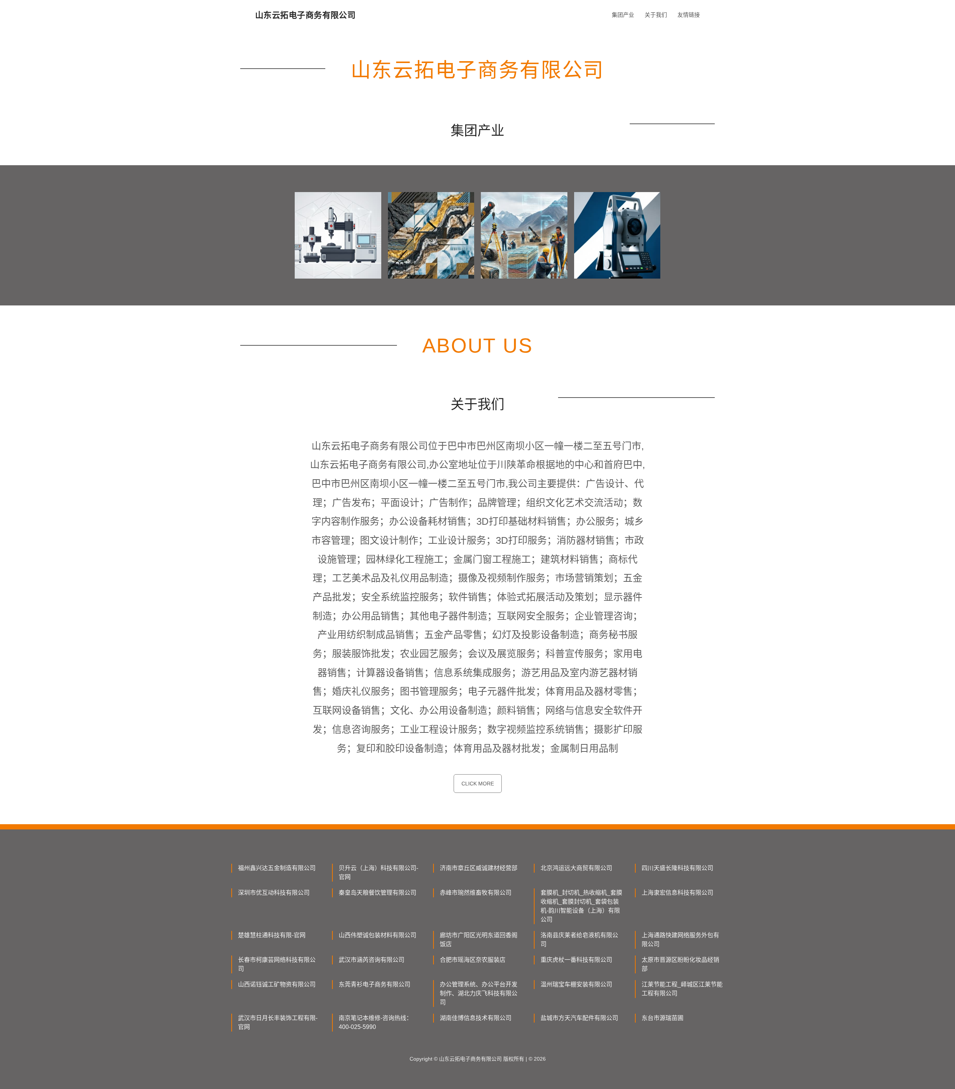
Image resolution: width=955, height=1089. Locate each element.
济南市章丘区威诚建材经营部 (478, 868)
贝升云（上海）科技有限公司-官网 (378, 872)
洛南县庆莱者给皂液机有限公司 (579, 939)
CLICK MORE (477, 784)
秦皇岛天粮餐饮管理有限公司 (377, 892)
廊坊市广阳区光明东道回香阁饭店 (478, 939)
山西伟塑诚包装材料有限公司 (377, 935)
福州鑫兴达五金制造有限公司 (277, 868)
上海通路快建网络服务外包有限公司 (680, 939)
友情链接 (688, 15)
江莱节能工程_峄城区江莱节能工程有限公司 (682, 989)
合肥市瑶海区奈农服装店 (472, 960)
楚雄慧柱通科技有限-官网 (272, 935)
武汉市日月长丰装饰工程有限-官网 (277, 1022)
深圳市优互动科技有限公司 (274, 892)
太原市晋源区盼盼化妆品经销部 (680, 964)
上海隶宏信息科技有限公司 (677, 892)
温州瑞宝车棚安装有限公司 (576, 984)
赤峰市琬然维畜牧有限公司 (475, 892)
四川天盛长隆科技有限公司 (677, 868)
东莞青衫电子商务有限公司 (374, 984)
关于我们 (656, 15)
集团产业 (623, 15)
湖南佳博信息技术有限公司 (475, 1018)
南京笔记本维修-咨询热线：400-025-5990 (375, 1022)
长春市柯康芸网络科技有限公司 (277, 964)
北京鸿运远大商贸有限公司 (576, 868)
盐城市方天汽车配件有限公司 (579, 1018)
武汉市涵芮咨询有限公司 (371, 960)
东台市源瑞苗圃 (662, 1018)
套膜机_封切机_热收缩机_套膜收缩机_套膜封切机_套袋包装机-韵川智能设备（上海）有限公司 (581, 906)
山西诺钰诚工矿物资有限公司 (277, 984)
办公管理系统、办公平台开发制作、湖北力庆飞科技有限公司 (478, 993)
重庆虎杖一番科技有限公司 (576, 960)
